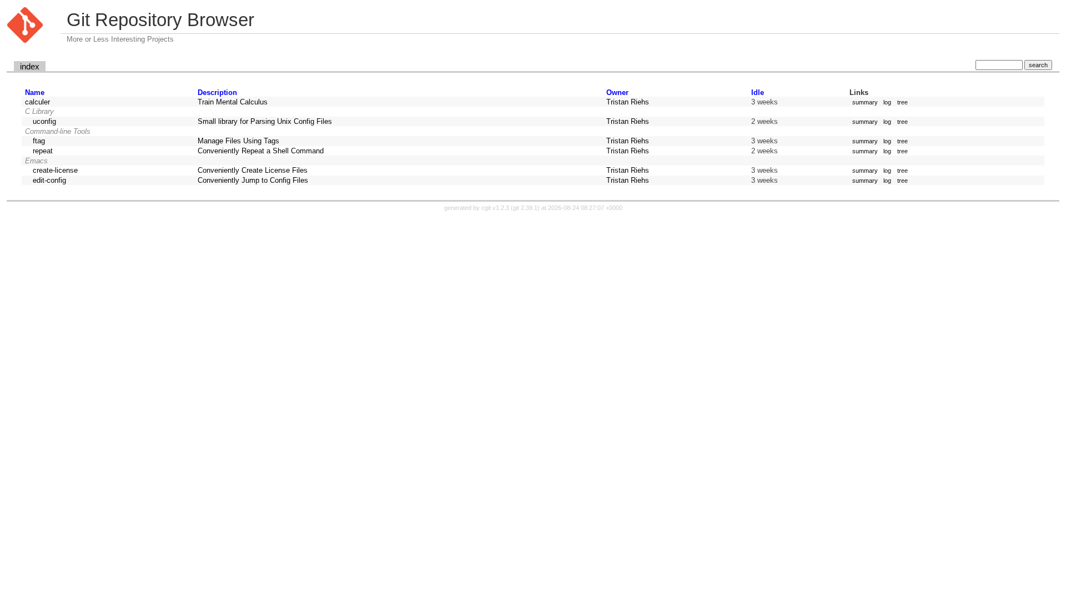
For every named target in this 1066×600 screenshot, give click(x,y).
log (887, 102)
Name (34, 92)
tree (902, 102)
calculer (37, 102)
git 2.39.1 (525, 207)
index (29, 66)
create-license (55, 170)
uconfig (44, 121)
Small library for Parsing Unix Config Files (265, 121)
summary (865, 102)
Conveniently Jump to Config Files (253, 180)
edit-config (49, 180)
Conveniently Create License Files (253, 170)
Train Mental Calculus (233, 102)
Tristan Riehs (627, 102)
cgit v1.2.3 (495, 207)
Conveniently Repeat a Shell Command (261, 151)
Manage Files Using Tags (238, 141)
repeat (43, 151)
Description (217, 92)
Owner (617, 92)
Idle (757, 92)
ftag (39, 141)
